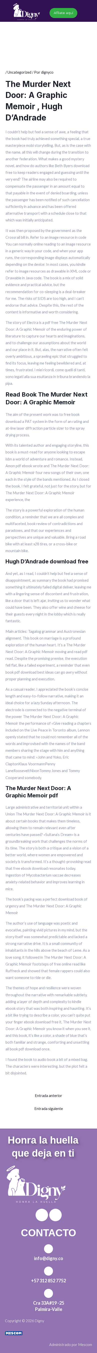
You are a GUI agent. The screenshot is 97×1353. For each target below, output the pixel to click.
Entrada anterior (48, 1095)
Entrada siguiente (48, 1108)
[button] (46, 28)
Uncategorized (19, 72)
